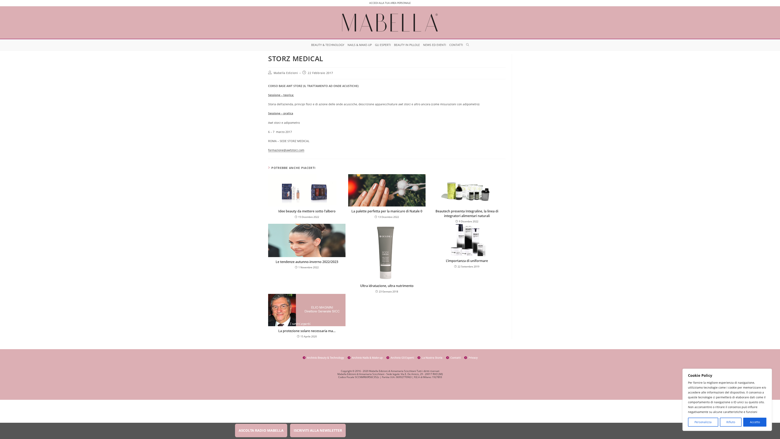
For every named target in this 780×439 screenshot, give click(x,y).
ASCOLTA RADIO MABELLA (261, 430)
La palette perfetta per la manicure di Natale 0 (386, 211)
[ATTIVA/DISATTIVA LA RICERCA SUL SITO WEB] (468, 45)
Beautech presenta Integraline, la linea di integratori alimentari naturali (467, 213)
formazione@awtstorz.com (286, 150)
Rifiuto (730, 422)
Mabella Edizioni (286, 73)
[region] (727, 400)
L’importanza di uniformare (467, 261)
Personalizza (703, 422)
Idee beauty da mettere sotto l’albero (307, 211)
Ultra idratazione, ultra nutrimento (387, 286)
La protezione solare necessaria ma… (307, 331)
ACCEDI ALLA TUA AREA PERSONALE (390, 3)
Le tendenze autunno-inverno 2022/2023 (307, 262)
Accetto (755, 422)
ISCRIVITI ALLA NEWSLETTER (318, 430)
